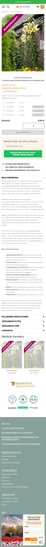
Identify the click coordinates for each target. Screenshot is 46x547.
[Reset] (3, 7)
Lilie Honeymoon (11, 370)
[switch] (41, 542)
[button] (42, 44)
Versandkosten (11, 321)
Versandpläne (10, 326)
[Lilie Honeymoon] (12, 354)
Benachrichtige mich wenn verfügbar (23, 153)
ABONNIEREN (34, 539)
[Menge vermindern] (25, 126)
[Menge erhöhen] (41, 126)
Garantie (7, 330)
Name (26, 526)
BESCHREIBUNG (10, 177)
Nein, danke (33, 542)
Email (26, 532)
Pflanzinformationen (15, 316)
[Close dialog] (42, 516)
